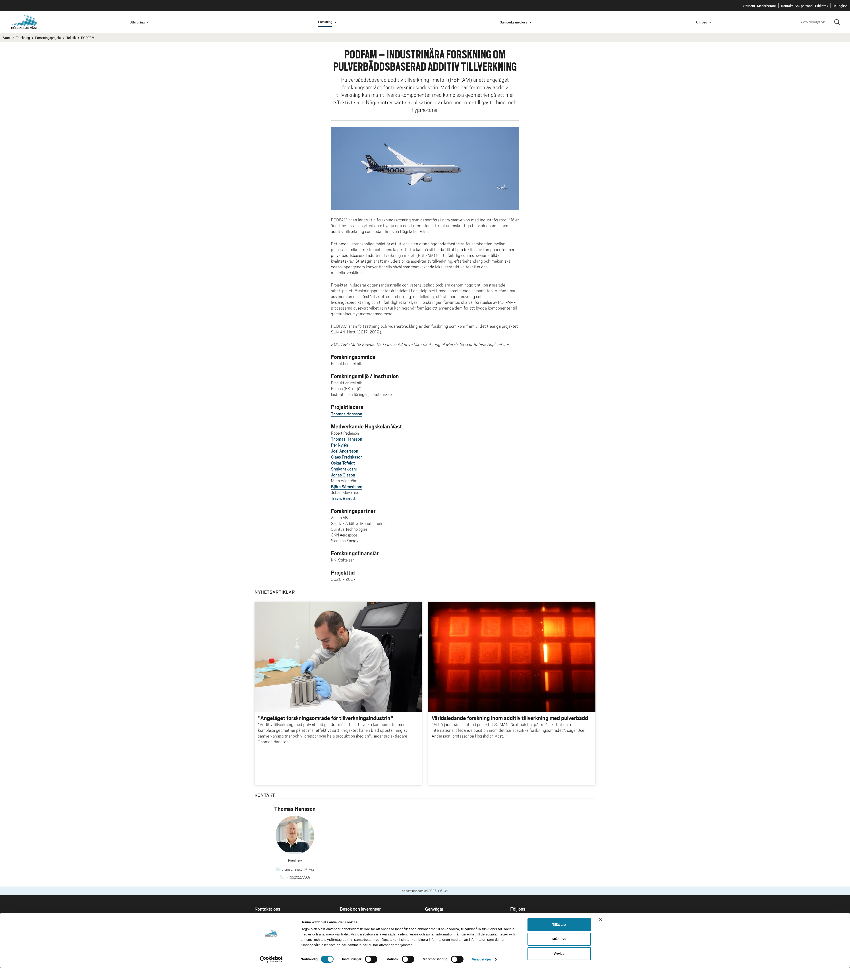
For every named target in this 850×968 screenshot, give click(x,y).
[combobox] (820, 22)
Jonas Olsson (343, 475)
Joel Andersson (344, 451)
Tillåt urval (559, 939)
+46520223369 (298, 877)
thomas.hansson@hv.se (298, 869)
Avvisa (559, 953)
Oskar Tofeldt (343, 463)
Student (749, 5)
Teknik (71, 37)
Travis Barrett (343, 498)
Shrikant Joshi (344, 469)
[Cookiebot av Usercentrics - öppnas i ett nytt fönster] (271, 959)
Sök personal (804, 5)
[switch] (371, 959)
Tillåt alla (559, 924)
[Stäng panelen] (600, 919)
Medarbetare (766, 5)
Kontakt (787, 5)
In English (840, 5)
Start (6, 37)
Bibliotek (821, 5)
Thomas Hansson (346, 413)
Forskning (23, 37)
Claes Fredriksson (347, 457)
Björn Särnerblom (346, 486)
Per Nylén (339, 445)
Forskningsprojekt (48, 37)
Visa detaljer (481, 959)
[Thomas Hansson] (295, 835)
